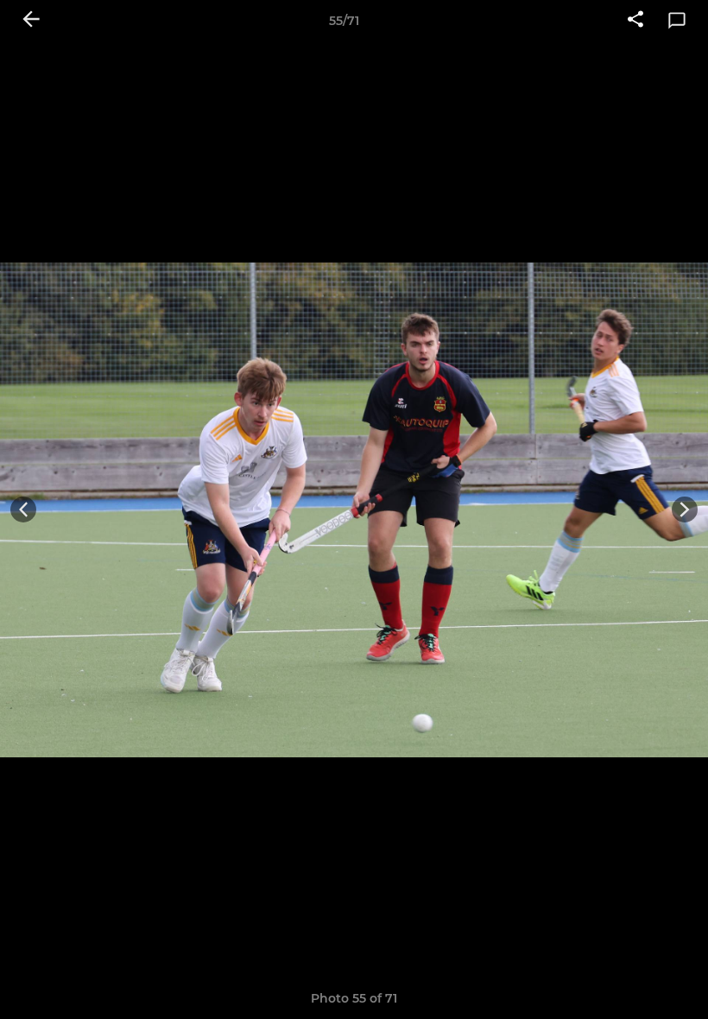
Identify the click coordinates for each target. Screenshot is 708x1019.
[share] (635, 21)
